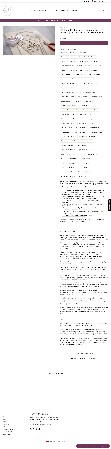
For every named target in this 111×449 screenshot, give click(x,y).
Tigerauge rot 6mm (85, 150)
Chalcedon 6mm (67, 66)
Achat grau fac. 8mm (85, 172)
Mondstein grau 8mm (69, 114)
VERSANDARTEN (8, 432)
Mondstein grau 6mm (90, 110)
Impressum (6, 419)
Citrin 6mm (97, 66)
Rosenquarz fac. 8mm (87, 136)
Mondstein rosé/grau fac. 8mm (91, 119)
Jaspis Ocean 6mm (68, 88)
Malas (33, 10)
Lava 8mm (90, 101)
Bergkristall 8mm (82, 52)
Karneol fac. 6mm (67, 97)
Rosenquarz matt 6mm (69, 141)
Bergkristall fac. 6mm (68, 57)
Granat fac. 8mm (94, 74)
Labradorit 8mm (97, 97)
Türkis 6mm (92, 154)
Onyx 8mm (94, 123)
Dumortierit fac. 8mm (69, 70)
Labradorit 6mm (82, 97)
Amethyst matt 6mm (86, 158)
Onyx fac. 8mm (80, 128)
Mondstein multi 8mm (69, 119)
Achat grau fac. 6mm (68, 176)
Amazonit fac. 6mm (68, 172)
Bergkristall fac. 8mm (87, 57)
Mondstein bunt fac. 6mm (70, 110)
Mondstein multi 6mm (87, 114)
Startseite (62, 27)
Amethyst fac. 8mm (68, 163)
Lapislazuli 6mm (67, 101)
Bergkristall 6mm (67, 52)
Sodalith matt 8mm (68, 150)
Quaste (71, 298)
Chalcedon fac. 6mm (83, 66)
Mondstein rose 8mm (68, 123)
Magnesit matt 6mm (68, 105)
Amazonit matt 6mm (85, 167)
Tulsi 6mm (81, 154)
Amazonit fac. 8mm (68, 167)
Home (63, 10)
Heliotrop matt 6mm (68, 79)
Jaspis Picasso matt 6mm (70, 92)
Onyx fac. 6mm (66, 128)
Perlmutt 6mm (93, 128)
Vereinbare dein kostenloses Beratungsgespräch (93, 446)
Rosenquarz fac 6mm (68, 136)
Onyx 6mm (83, 123)
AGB (4, 422)
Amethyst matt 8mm (68, 158)
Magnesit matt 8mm (86, 105)
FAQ (4, 416)
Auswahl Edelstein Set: (70, 49)
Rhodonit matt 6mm (82, 132)
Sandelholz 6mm (87, 141)
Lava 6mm (79, 101)
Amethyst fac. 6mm (85, 163)
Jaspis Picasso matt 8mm (91, 92)
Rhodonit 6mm (66, 132)
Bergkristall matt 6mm (69, 61)
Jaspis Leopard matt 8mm (92, 83)
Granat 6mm (65, 74)
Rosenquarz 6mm (98, 132)
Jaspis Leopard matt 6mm (70, 83)
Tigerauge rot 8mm (68, 154)
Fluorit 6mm (84, 70)
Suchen (5, 414)
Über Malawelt (73, 10)
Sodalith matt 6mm (83, 145)
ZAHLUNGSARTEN (8, 429)
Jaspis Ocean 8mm (84, 88)
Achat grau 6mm (85, 176)
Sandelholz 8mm (67, 145)
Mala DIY (42, 10)
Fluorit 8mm (95, 70)
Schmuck (53, 10)
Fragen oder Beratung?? (83, 353)
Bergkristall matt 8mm (88, 61)
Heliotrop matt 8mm (86, 79)
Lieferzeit (83, 349)
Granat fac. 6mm (79, 74)
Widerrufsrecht (7, 427)
